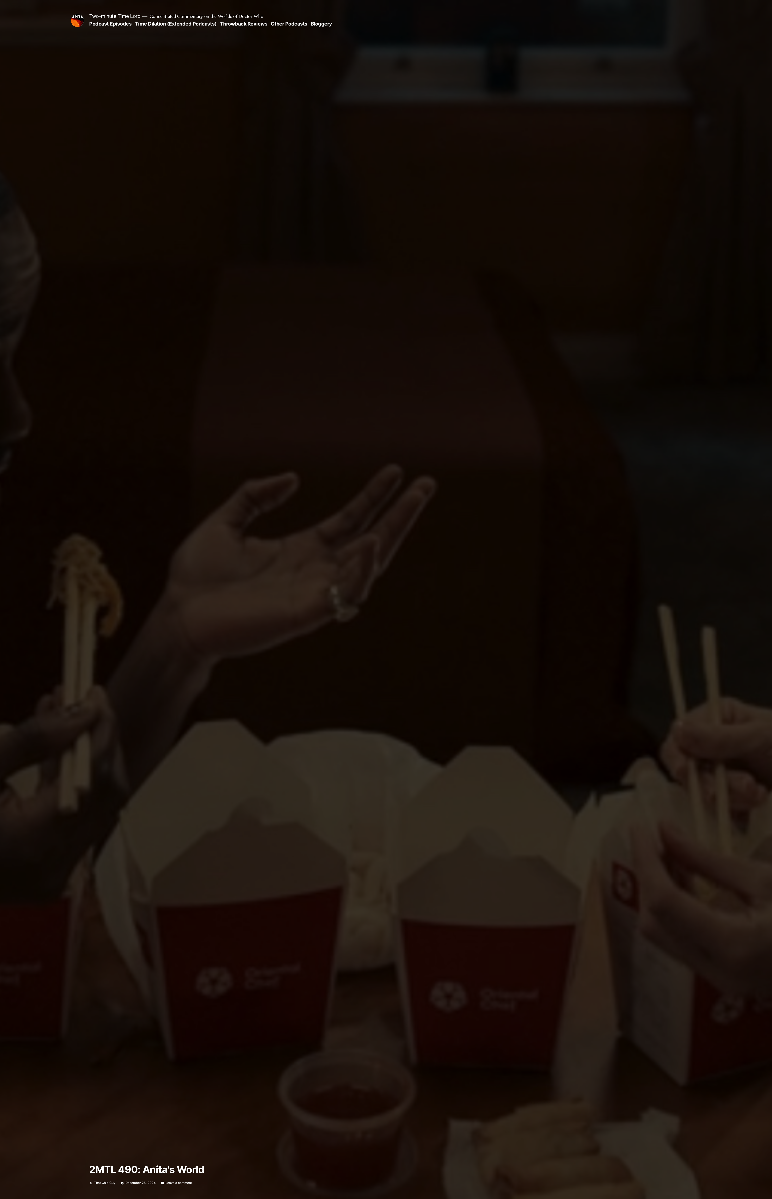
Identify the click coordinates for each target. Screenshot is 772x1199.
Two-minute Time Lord (114, 16)
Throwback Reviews (244, 24)
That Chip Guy (104, 1183)
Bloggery (321, 24)
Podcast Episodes (110, 24)
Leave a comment (178, 1183)
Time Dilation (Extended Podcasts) (176, 24)
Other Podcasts (289, 24)
